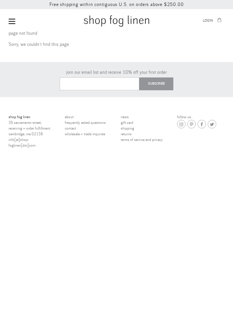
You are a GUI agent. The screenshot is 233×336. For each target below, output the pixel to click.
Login (208, 21)
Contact (70, 128)
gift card (127, 122)
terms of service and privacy (142, 140)
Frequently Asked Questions (85, 122)
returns (126, 134)
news (125, 117)
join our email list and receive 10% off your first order (116, 72)
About (69, 117)
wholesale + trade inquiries (85, 134)
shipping (127, 128)
